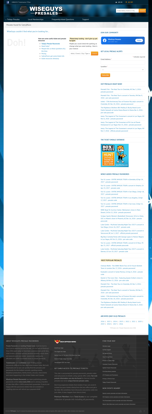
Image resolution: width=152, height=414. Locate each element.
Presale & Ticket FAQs (108, 360)
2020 (140, 321)
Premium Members (61, 396)
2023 (121, 321)
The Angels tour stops (60, 351)
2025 (109, 321)
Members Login (106, 346)
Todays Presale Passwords (109, 382)
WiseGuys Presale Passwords (16, 379)
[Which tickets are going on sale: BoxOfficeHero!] (65, 342)
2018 (109, 324)
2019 (102, 324)
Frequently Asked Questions (63, 19)
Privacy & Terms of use (109, 378)
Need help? (45, 46)
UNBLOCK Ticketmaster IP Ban (21, 2)
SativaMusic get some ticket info (52, 56)
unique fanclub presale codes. (78, 381)
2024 (115, 321)
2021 (133, 321)
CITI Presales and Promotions (110, 375)
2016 (121, 324)
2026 (102, 321)
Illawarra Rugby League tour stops (63, 359)
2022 (127, 321)
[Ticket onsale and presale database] (115, 155)
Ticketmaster (10, 363)
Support (85, 19)
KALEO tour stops (58, 348)
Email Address (106, 59)
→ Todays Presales (12, 19)
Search (142, 11)
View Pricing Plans (107, 357)
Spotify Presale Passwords (109, 368)
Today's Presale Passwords (50, 44)
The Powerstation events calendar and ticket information (118, 400)
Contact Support (107, 349)
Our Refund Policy (107, 353)
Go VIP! (130, 2)
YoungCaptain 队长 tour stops (62, 362)
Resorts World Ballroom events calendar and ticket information (119, 404)
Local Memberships (35, 19)
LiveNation (22, 363)
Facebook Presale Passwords (110, 364)
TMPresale (13, 411)
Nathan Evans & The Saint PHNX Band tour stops (67, 355)
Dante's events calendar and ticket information (115, 393)
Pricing (43, 53)
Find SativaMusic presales (109, 371)
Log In (119, 2)
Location (104, 66)
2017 (115, 324)
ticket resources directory (50, 58)
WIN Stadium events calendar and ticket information (116, 397)
